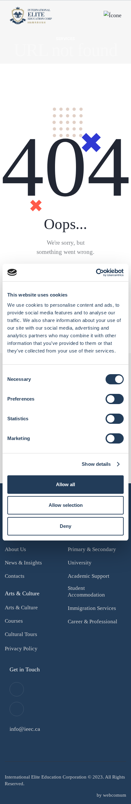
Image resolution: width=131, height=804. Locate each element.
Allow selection (66, 505)
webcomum (114, 795)
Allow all (65, 484)
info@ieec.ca (25, 729)
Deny (65, 526)
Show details (96, 464)
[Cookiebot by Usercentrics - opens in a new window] (96, 273)
